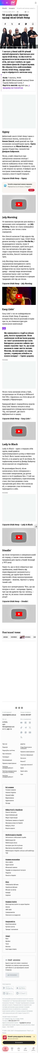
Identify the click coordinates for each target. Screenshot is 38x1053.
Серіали (8, 895)
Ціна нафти (9, 862)
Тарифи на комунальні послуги (16, 870)
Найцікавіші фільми (12, 884)
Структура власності (26, 764)
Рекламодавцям (7, 760)
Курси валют (10, 865)
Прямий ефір (10, 795)
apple (21, 988)
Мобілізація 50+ (11, 840)
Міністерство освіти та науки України (17, 904)
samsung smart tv (21, 993)
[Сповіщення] (35, 3)
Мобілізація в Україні (14, 835)
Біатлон (8, 946)
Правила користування (9, 763)
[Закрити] (34, 1036)
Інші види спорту (11, 949)
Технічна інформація (26, 755)
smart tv (8, 993)
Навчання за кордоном (13, 915)
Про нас (4, 744)
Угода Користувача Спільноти (26, 748)
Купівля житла (10, 927)
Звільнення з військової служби (16, 837)
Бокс (7, 938)
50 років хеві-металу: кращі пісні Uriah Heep (26, 8)
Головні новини (11, 790)
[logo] (12, 3)
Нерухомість (10, 922)
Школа (8, 907)
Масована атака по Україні (14, 823)
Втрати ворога (10, 828)
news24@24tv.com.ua (9, 715)
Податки (8, 873)
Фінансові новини (11, 867)
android (8, 988)
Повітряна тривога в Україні (15, 820)
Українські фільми (11, 887)
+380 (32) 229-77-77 (13, 1021)
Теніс (7, 944)
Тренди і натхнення (12, 929)
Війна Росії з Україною (14, 810)
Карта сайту (23, 771)
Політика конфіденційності (7, 767)
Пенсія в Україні (11, 875)
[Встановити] (19, 1039)
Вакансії (22, 761)
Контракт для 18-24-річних (14, 845)
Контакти (23, 758)
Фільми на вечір (11, 890)
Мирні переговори (11, 818)
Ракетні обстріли (11, 812)
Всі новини (10, 787)
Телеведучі (5, 757)
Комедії (8, 892)
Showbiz (4, 8)
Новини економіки (13, 859)
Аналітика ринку (11, 924)
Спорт (8, 936)
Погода (8, 803)
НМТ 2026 (8, 910)
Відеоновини (10, 798)
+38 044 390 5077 (25, 715)
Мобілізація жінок (11, 843)
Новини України (11, 792)
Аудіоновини (10, 800)
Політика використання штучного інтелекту (9, 772)
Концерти (12, 8)
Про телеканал (6, 753)
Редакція (5, 747)
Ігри (21, 774)
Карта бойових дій (11, 815)
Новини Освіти (11, 902)
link (21, 722)
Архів (22, 768)
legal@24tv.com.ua (25, 1023)
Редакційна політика (8, 750)
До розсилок (12, 975)
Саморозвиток (10, 912)
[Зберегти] (33, 24)
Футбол (8, 941)
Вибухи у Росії (10, 825)
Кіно (7, 882)
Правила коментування (27, 751)
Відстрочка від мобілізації (14, 848)
